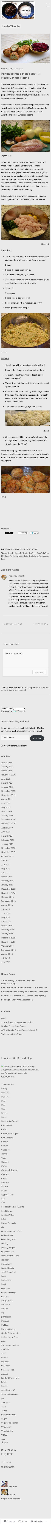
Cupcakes (5, 1174)
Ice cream (5, 1260)
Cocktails (5, 1162)
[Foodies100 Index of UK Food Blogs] (18, 1066)
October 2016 (7, 897)
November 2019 (8, 795)
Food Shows (6, 1211)
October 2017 (7, 856)
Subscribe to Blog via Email (15, 721)
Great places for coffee (11, 1231)
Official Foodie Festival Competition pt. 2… (19, 1030)
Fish (13, 549)
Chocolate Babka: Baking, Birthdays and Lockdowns (24, 991)
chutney (4, 1154)
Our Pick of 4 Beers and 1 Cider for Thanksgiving (23, 995)
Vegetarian (6, 1427)
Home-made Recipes (28, 549)
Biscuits (4, 1113)
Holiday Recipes (8, 1247)
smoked (4, 1374)
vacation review (8, 1414)
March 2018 (6, 836)
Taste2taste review (9, 1394)
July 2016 (5, 909)
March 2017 (6, 876)
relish (3, 1341)
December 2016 (8, 889)
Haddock (21, 556)
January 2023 (7, 766)
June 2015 (5, 962)
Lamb (3, 1276)
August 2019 (7, 799)
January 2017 (7, 885)
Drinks (4, 1190)
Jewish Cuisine (32, 556)
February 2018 (7, 840)
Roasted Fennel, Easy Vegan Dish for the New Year (24, 987)
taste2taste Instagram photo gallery (18, 1022)
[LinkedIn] (15, 1450)
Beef (3, 1101)
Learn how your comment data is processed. (25, 688)
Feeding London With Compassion (17, 1000)
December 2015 (8, 938)
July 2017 (5, 860)
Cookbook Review (9, 1170)
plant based (6, 1317)
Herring (4, 1243)
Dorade (4, 1186)
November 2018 (8, 823)
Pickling (4, 1308)
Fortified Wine (7, 1215)
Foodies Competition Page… (13, 1026)
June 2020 (5, 779)
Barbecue (5, 1092)
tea (2, 1398)
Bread (4, 1117)
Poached (5, 1321)
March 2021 (6, 770)
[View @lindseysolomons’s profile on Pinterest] (12, 1450)
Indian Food (6, 1264)
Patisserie (5, 1304)
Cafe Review (6, 1125)
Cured (4, 1178)
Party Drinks (6, 1300)
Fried (17, 549)
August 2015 (7, 954)
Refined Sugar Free (9, 1337)
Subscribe (37, 738)
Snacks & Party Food (10, 1378)
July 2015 (5, 958)
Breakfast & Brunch (9, 1121)
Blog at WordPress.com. (11, 1499)
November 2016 (8, 893)
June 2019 (5, 803)
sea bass (5, 1361)
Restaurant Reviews (10, 1345)
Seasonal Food (7, 1370)
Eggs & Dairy (7, 1194)
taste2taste (11, 26)
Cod (38, 553)
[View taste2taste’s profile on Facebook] (2, 1450)
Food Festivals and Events (12, 1207)
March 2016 (6, 925)
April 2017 (6, 872)
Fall (3, 1198)
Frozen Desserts (8, 1223)
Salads (4, 1353)
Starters (4, 1386)
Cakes (4, 1129)
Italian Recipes (7, 1268)
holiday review (7, 1251)
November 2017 (8, 852)
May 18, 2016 (6, 68)
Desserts (5, 1182)
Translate (21, 711)
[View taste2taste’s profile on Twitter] (5, 1450)
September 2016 (8, 901)
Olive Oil (5, 1296)
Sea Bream (5, 1365)
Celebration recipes (9, 1133)
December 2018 (8, 819)
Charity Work (7, 1137)
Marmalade (6, 1280)
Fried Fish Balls (11, 556)
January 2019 (7, 815)
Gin (2, 1227)
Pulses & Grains (8, 1329)
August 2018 (7, 828)
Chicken (4, 1145)
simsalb (21, 575)
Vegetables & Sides (9, 1423)
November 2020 (8, 775)
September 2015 (8, 950)
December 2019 (8, 791)
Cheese (4, 1141)
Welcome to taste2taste (11, 1034)
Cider (3, 1158)
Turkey (4, 1410)
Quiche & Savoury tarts (11, 1333)
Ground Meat (7, 1235)
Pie (2, 1313)
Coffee (4, 1166)
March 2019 (6, 811)
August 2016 (7, 905)
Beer (3, 1105)
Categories (7, 1076)
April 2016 (6, 921)
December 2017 (8, 848)
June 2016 (5, 913)
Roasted (5, 1349)
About (4, 1018)
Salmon (4, 1357)
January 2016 (7, 933)
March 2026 (6, 762)
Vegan (4, 1418)
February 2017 (7, 880)
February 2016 (7, 929)
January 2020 (7, 787)
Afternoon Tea (7, 1084)
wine (3, 1439)
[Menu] (47, 3)
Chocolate (5, 1150)
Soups (4, 1382)
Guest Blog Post (8, 1239)
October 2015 (7, 946)
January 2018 (7, 844)
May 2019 (5, 807)
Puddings (5, 1325)
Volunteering (7, 1431)
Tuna (3, 1406)
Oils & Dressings (8, 1292)
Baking (4, 1088)
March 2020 (6, 783)
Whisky (4, 1435)
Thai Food (5, 1402)
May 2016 (5, 917)
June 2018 (5, 832)
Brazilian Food (13, 553)
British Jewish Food (28, 553)
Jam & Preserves (8, 1272)
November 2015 (8, 942)
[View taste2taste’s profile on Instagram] (9, 1450)
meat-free (5, 1288)
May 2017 (5, 868)
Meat (3, 1284)
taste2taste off (8, 1390)
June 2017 (5, 864)
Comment (39, 672)
